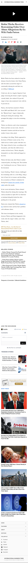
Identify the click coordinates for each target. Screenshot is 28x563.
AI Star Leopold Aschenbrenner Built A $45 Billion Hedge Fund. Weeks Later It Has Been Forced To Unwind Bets (13, 514)
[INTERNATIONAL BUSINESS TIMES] (14, 2)
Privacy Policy (21, 242)
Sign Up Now (19, 383)
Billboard (11, 89)
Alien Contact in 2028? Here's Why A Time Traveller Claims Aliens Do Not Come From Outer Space (12, 489)
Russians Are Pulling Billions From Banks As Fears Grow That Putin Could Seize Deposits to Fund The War (14, 437)
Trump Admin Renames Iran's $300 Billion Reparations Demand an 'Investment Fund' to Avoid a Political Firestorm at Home (13, 412)
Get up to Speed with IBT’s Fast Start (17, 380)
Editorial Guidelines (20, 280)
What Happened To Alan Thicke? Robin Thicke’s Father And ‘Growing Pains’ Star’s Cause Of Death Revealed (13, 267)
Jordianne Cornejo (7, 37)
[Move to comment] (20, 42)
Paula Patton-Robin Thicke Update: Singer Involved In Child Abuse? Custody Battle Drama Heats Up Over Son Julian (13, 261)
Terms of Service (12, 242)
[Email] (17, 42)
